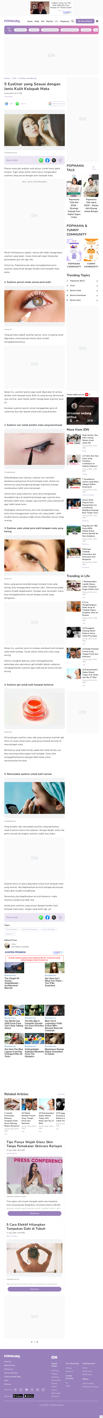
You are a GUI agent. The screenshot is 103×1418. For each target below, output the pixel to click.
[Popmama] (12, 21)
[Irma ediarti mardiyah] (7, 945)
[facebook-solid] (47, 160)
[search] (72, 21)
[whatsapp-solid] (41, 160)
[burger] (97, 21)
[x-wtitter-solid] (54, 160)
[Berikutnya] (65, 1064)
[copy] (60, 160)
